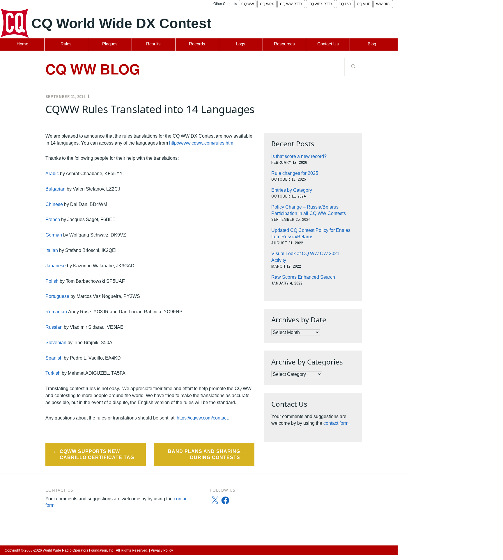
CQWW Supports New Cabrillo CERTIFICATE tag (97, 454)
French (52, 219)
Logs (240, 43)
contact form (335, 423)
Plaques (110, 43)
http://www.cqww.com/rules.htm (201, 143)
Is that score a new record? (299, 156)
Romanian (56, 311)
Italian (51, 250)
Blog (372, 43)
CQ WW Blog (92, 69)
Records (197, 43)
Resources (284, 43)
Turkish (53, 373)
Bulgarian (55, 188)
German (53, 234)
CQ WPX (267, 4)
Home (22, 43)
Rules (66, 43)
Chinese (54, 204)
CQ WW (247, 4)
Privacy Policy (162, 550)
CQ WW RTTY (291, 4)
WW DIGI (383, 4)
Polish (52, 281)
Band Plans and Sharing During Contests (204, 454)
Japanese (55, 265)
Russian (54, 327)
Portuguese (57, 296)
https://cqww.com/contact (202, 417)
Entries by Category (291, 190)
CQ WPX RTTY (320, 4)
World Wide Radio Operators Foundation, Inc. (78, 550)
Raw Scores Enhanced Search (303, 277)
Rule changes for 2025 (294, 173)
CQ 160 (345, 4)
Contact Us (328, 43)
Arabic (52, 173)
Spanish (54, 357)
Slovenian (55, 342)
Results (153, 43)
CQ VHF (363, 4)
